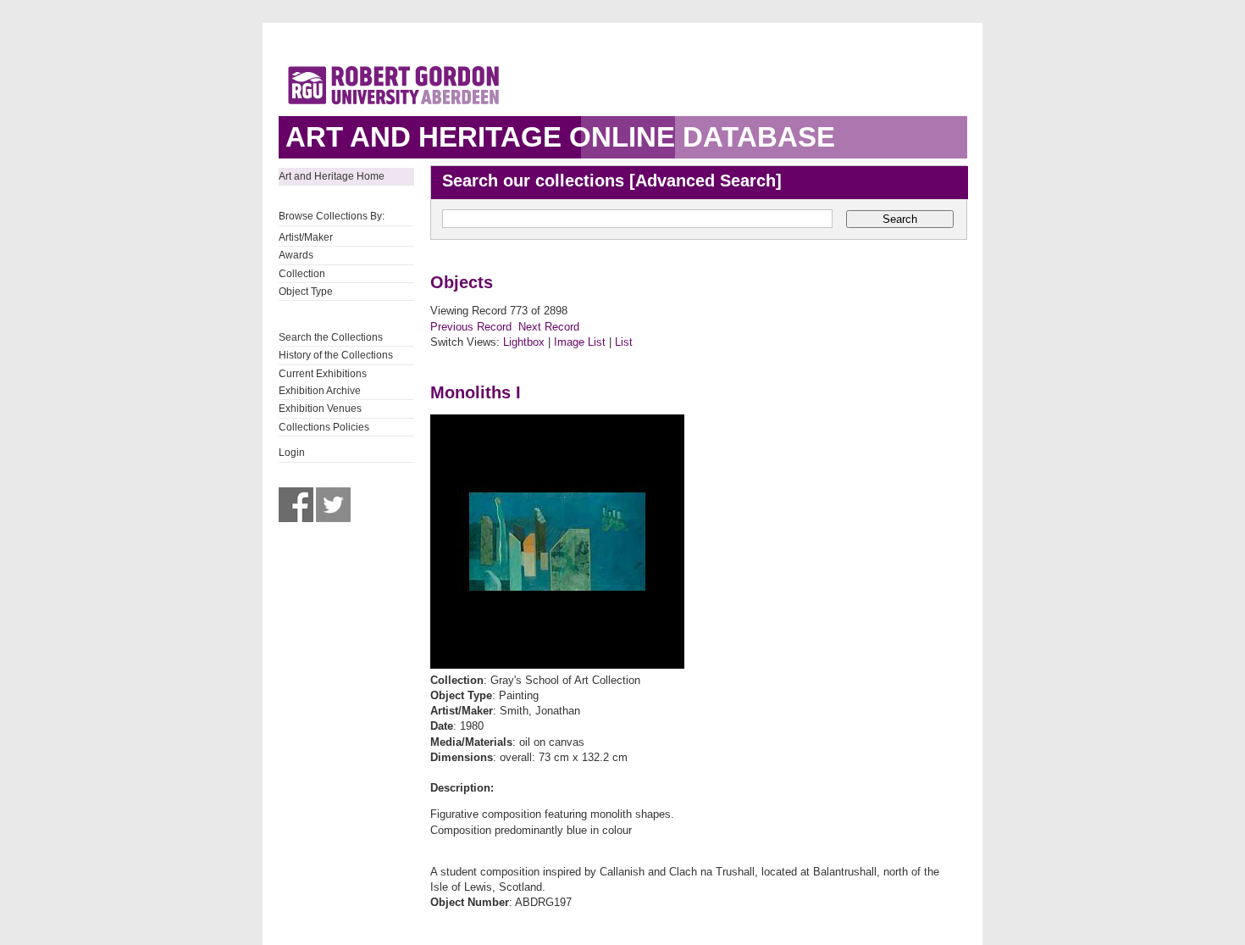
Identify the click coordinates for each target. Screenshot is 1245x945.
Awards (296, 255)
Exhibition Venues (320, 408)
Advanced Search (705, 180)
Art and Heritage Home (332, 176)
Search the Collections (331, 337)
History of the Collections (336, 355)
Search (900, 219)
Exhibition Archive (320, 391)
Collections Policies (324, 427)
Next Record (548, 326)
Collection (302, 274)
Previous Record (471, 326)
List (624, 342)
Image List (580, 342)
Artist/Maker (306, 237)
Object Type (306, 291)
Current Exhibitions (323, 374)
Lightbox (524, 342)
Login (292, 453)
